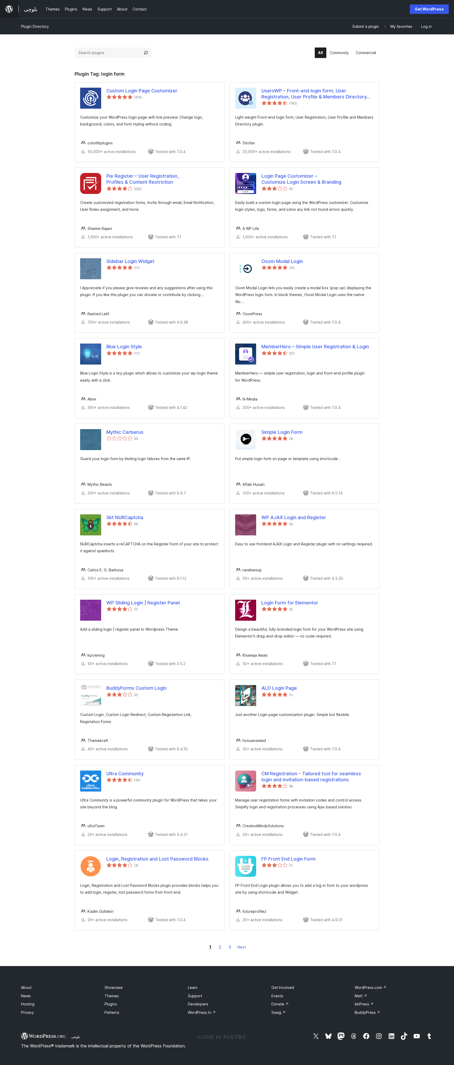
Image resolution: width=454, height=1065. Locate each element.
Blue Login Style (124, 346)
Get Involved (282, 987)
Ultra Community (125, 773)
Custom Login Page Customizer (141, 90)
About (26, 987)
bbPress (364, 1004)
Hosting (27, 1004)
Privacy (27, 1012)
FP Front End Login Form (288, 859)
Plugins (111, 1004)
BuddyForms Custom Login (136, 688)
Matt (361, 996)
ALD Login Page (279, 688)
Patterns (112, 1012)
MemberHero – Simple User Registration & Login (315, 346)
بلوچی (75, 1037)
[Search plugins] (146, 53)
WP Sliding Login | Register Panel (143, 602)
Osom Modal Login (282, 261)
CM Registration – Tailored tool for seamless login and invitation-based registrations (311, 776)
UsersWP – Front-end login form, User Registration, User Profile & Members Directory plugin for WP (314, 94)
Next (242, 947)
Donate (280, 1004)
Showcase (114, 987)
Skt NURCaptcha (124, 517)
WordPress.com (370, 987)
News (26, 996)
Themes (112, 996)
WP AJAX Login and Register (293, 517)
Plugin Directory (35, 26)
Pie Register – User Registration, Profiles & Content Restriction (142, 179)
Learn (193, 987)
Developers (198, 1004)
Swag (278, 1012)
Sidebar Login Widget (130, 261)
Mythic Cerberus (124, 432)
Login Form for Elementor (289, 602)
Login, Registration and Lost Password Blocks (157, 859)
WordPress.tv (202, 1012)
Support (195, 996)
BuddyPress (367, 1012)
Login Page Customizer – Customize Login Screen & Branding (301, 179)
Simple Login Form (281, 432)
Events (277, 996)
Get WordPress (429, 9)
